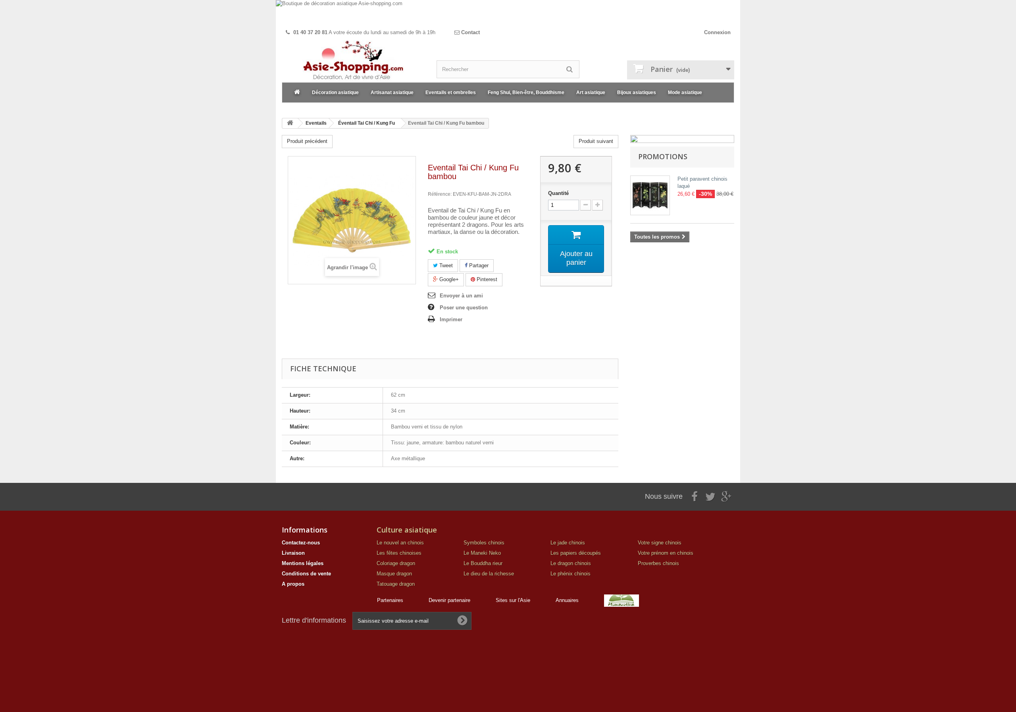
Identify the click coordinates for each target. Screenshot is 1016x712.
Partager (478, 265)
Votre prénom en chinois (665, 553)
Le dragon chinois (570, 563)
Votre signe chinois (659, 543)
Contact (470, 32)
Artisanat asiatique (392, 92)
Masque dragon (394, 574)
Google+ (448, 279)
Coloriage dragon (396, 563)
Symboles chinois (484, 543)
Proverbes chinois (658, 563)
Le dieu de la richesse (489, 574)
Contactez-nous (301, 543)
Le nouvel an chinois (400, 543)
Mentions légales (302, 563)
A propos (293, 584)
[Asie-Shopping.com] (353, 61)
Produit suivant (596, 141)
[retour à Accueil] (290, 123)
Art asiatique (590, 92)
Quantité (558, 193)
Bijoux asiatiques (636, 92)
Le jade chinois (567, 543)
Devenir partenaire (449, 600)
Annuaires (567, 600)
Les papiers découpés (575, 553)
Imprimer (451, 319)
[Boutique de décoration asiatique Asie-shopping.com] (508, 13)
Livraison (293, 553)
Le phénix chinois (570, 574)
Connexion (717, 32)
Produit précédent (307, 141)
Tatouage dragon (396, 584)
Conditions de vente (306, 574)
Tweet (445, 265)
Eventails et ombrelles (450, 92)
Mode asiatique (685, 92)
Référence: (440, 194)
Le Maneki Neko (482, 553)
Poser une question (464, 308)
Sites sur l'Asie (513, 600)
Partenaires (390, 600)
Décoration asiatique (335, 92)
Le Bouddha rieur (483, 563)
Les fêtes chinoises (399, 553)
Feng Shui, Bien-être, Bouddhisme (526, 92)
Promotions (662, 156)
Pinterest (486, 279)
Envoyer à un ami (461, 296)
